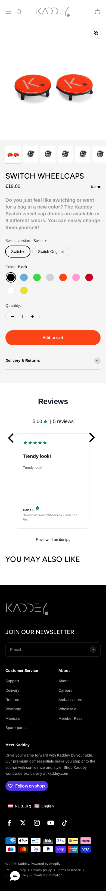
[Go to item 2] (30, 155)
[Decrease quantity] (12, 316)
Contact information (48, 875)
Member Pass (70, 718)
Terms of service (69, 870)
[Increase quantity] (32, 316)
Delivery (12, 690)
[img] (37, 508)
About (63, 681)
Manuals (12, 718)
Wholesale (67, 709)
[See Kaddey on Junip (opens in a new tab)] (64, 539)
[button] (11, 438)
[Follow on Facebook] (9, 822)
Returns (12, 699)
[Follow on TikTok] (64, 822)
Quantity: (13, 305)
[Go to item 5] (82, 155)
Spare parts (15, 727)
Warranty (13, 709)
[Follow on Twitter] (23, 822)
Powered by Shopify (45, 864)
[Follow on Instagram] (36, 822)
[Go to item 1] (13, 155)
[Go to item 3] (47, 155)
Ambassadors (70, 699)
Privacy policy (41, 870)
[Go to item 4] (65, 155)
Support (12, 681)
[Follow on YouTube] (50, 822)
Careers (65, 690)
